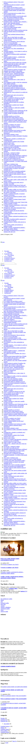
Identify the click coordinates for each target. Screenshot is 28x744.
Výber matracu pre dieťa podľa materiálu (14, 119)
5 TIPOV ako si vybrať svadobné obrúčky (14, 72)
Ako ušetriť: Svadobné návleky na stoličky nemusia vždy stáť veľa (14, 231)
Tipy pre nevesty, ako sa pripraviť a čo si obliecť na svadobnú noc (14, 76)
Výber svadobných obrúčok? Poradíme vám (14, 69)
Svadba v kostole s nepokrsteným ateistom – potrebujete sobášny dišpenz (14, 228)
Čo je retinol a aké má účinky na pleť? (13, 7)
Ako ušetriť (6, 723)
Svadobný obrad (5, 729)
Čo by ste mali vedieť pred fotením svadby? (14, 167)
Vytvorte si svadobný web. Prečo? (12, 124)
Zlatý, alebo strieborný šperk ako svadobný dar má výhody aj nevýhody (15, 191)
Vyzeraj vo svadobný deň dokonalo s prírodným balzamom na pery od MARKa (15, 146)
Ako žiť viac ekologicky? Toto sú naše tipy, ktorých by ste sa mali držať (14, 42)
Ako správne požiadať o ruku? (11, 134)
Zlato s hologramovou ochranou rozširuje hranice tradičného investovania (14, 19)
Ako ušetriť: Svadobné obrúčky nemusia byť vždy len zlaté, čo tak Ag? (15, 219)
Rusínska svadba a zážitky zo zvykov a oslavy (15, 189)
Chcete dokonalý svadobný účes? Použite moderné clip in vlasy (14, 142)
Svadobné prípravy (5, 726)
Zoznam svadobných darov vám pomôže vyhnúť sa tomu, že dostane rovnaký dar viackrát (14, 113)
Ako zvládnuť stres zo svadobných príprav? (14, 9)
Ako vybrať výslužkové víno (11, 164)
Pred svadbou (4, 730)
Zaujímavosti (8, 261)
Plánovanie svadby (8, 78)
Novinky (6, 283)
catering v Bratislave (6, 607)
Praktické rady (4, 721)
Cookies (3, 743)
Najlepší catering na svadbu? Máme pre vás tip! (15, 120)
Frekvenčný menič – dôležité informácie (13, 73)
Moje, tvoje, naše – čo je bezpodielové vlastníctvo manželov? (13, 25)
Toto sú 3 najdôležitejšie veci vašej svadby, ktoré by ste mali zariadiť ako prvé (14, 157)
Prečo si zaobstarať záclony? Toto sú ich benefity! (14, 698)
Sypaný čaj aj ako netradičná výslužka (13, 85)
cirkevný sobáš (4, 611)
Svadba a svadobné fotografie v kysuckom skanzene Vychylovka (14, 194)
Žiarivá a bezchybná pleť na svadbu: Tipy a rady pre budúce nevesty (14, 14)
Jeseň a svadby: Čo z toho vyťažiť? (12, 148)
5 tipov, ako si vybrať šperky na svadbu (13, 37)
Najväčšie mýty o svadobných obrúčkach (14, 160)
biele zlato (3, 604)
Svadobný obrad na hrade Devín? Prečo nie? (15, 185)
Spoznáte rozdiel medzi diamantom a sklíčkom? (15, 155)
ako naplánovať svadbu (6, 598)
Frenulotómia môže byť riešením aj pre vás (14, 88)
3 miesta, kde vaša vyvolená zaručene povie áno (15, 30)
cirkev (2, 610)
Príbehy (2, 727)
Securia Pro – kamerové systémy (12, 152)
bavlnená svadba (5, 603)
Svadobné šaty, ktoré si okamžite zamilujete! (14, 171)
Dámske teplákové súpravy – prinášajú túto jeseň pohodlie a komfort (14, 57)
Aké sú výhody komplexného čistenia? (13, 86)
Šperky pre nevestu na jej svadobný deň (13, 172)
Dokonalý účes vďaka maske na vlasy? (13, 117)
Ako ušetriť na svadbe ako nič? (11, 154)
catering (3, 606)
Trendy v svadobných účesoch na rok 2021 (14, 97)
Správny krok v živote (9, 144)
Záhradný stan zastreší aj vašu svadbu (13, 71)
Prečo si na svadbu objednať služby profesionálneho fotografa (12, 28)
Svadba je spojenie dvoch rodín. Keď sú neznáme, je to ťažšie (13, 183)
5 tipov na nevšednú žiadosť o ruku (12, 44)
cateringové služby (5, 608)
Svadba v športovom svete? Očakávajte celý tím (15, 110)
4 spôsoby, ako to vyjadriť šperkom (12, 165)
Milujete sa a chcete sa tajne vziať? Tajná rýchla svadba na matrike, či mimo (15, 202)
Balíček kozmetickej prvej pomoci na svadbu (15, 130)
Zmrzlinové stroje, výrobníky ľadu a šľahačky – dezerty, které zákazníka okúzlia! (15, 22)
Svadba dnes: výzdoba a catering (12, 126)
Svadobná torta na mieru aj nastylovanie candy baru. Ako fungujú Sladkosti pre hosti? (15, 16)
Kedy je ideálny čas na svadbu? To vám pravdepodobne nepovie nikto (13, 100)
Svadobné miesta (5, 732)
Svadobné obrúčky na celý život (12, 116)
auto (2, 601)
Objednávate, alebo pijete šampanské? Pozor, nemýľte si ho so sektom (15, 208)
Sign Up (14, 741)
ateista (2, 600)
